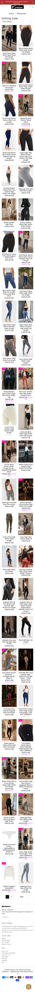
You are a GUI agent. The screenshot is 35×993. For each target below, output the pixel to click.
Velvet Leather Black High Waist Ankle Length (25, 224)
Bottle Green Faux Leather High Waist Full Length (26, 466)
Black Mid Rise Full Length (26, 641)
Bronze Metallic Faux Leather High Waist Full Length (26, 504)
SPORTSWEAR (6, 941)
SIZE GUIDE (5, 957)
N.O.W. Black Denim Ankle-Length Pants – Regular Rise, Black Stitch (9, 468)
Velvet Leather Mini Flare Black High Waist (9, 819)
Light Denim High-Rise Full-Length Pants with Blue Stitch (9, 293)
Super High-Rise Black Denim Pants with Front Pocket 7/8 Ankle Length (25, 156)
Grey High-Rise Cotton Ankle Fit (26, 538)
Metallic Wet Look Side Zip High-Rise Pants (9, 642)
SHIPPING (4, 960)
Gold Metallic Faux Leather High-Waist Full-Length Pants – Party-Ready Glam (26, 676)
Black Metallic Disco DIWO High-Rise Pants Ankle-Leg (9, 394)
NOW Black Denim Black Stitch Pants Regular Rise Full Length (26, 257)
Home (11, 13)
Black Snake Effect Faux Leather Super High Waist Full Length (9, 784)
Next (21, 897)
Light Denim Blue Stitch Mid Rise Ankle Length (9, 326)
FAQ (3, 962)
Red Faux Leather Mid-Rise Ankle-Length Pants (25, 393)
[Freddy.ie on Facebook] (3, 918)
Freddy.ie (12, 970)
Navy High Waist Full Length (9, 570)
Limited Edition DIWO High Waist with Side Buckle (25, 434)
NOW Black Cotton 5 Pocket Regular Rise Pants (9, 256)
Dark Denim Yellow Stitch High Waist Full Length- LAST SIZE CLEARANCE (26, 711)
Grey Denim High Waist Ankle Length (25, 361)
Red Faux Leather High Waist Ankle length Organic (25, 571)
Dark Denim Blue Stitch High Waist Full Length (9, 55)
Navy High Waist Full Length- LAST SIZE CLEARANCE (25, 854)
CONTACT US (6, 955)
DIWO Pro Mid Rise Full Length (9, 87)
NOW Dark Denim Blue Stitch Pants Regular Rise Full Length (9, 155)
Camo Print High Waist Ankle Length (9, 539)
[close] (33, 2)
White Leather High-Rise (9, 223)
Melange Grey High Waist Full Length (25, 888)
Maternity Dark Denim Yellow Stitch (25, 120)
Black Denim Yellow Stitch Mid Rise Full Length (9, 745)
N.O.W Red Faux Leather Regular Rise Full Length (9, 711)
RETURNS (4, 959)
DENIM (3, 939)
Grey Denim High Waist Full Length (9, 359)
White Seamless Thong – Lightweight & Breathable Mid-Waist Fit (9, 848)
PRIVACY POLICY (7, 944)
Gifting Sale (21, 13)
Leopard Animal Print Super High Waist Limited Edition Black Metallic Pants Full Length (26, 606)
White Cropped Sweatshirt (9, 887)
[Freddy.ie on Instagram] (5, 918)
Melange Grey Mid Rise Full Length (26, 190)
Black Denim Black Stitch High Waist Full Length (26, 50)
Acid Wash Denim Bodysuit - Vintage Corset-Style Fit (9, 675)
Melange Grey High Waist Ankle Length (25, 819)
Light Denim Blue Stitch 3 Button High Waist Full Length (25, 327)
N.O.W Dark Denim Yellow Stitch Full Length (9, 120)
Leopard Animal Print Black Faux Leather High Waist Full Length (9, 604)
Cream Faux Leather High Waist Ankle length (9, 430)
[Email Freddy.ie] (7, 918)
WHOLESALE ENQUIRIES (8, 953)
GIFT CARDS (5, 942)
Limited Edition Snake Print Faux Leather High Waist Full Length (9, 191)
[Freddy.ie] (17, 7)
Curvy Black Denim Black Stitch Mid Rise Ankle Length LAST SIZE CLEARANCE (26, 746)
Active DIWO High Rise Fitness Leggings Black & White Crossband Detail (25, 785)
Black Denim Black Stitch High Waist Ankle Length (26, 87)
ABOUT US (5, 951)
